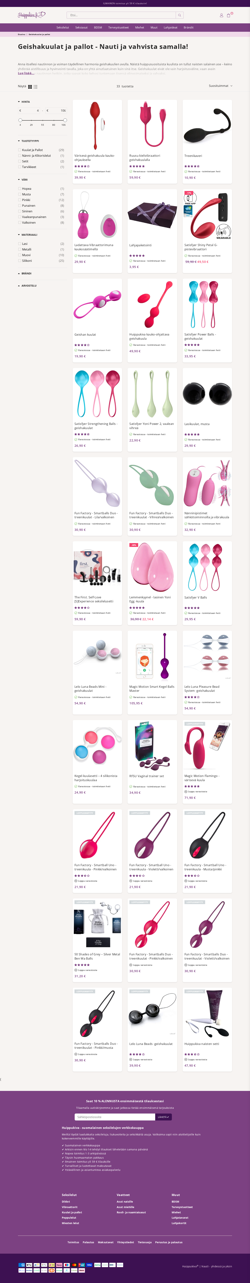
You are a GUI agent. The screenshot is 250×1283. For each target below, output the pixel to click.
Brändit (188, 27)
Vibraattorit (69, 1207)
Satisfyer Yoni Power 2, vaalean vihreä (151, 426)
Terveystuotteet (118, 27)
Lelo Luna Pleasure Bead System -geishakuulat (201, 689)
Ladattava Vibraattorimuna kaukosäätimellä (93, 247)
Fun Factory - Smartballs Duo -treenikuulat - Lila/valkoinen (96, 515)
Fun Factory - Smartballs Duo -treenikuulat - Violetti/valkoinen (207, 956)
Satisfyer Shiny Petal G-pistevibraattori (201, 247)
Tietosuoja (145, 1242)
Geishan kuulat (85, 335)
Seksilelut (63, 27)
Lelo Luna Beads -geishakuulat (151, 1044)
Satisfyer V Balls (195, 597)
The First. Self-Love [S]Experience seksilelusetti (93, 599)
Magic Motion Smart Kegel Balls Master (151, 689)
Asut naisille (125, 1201)
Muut (154, 27)
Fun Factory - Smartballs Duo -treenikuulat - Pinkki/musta (96, 1046)
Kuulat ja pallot (72, 1212)
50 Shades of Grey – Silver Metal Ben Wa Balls (97, 956)
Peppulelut (69, 1217)
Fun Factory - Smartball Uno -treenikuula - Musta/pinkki (205, 867)
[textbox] (30, 110)
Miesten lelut (70, 1223)
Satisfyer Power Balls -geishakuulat (200, 336)
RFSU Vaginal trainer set (146, 776)
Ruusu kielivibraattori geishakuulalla (144, 158)
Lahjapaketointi (140, 245)
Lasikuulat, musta (197, 424)
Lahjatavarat (180, 1217)
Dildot (66, 1201)
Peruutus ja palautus (168, 1242)
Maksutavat (105, 1242)
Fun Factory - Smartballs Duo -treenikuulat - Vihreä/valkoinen (151, 515)
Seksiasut (81, 27)
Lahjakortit (179, 1223)
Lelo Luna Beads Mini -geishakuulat (90, 689)
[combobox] (121, 15)
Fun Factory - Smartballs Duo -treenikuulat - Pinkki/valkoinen (151, 956)
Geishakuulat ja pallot (39, 34)
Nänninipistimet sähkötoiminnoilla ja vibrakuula (206, 515)
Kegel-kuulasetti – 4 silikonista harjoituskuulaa (95, 778)
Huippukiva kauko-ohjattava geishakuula (149, 336)
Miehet (139, 27)
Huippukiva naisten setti (201, 1044)
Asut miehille (125, 1207)
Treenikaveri (193, 156)
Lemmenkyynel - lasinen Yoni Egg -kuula (150, 599)
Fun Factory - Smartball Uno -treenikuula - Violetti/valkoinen (151, 867)
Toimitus (73, 1242)
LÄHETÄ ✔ (163, 1117)
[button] (82, 166)
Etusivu (21, 34)
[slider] (20, 120)
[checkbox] (43, 150)
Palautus (88, 1242)
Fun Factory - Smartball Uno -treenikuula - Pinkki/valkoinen (95, 867)
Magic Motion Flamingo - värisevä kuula (201, 778)
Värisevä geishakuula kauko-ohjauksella (94, 158)
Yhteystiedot (125, 1242)
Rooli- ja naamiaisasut (131, 1212)
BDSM (98, 27)
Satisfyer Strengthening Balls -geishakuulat (95, 426)
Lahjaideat (170, 27)
